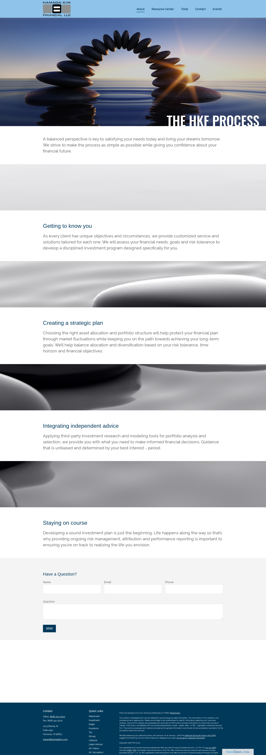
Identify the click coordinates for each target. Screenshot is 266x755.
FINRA (129, 750)
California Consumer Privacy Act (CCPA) (200, 735)
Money (92, 736)
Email (107, 582)
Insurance (93, 728)
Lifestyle (93, 740)
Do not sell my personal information (191, 738)
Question (49, 601)
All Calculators (96, 752)
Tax (90, 732)
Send (49, 628)
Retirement (94, 716)
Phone (169, 582)
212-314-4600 (210, 748)
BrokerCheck (175, 713)
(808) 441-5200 (57, 716)
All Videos (94, 748)
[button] (140, 9)
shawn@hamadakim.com (55, 739)
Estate (92, 724)
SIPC (134, 750)
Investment (94, 720)
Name (47, 582)
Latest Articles (96, 744)
